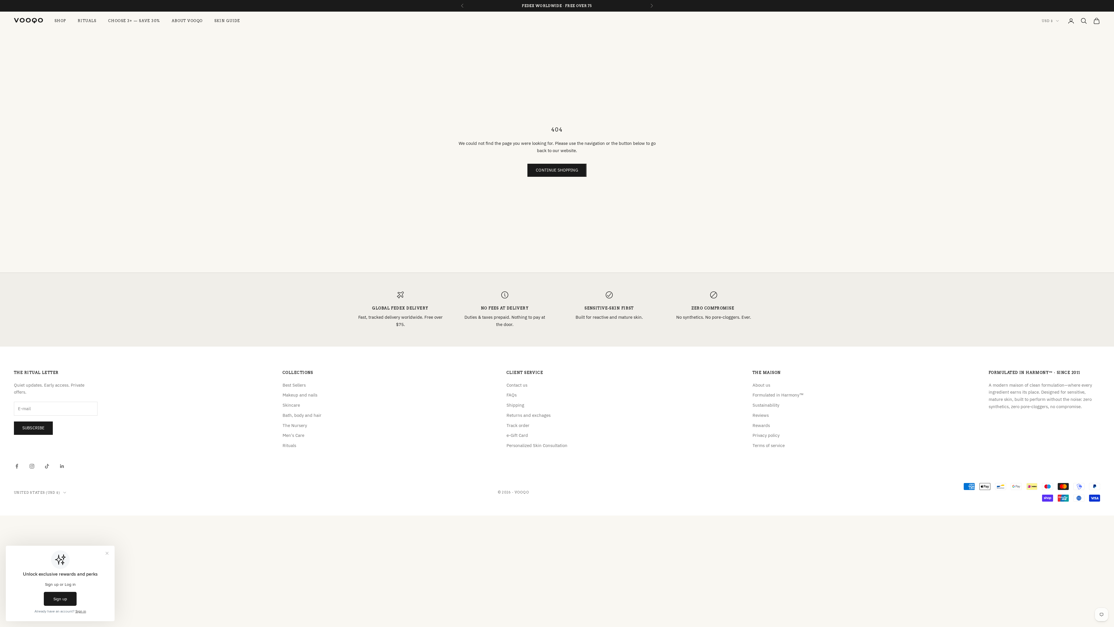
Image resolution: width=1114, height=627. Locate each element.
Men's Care (293, 435)
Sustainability (766, 405)
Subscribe (33, 427)
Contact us (517, 385)
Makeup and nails (300, 395)
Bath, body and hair (302, 415)
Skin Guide (227, 21)
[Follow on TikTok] (47, 466)
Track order (518, 425)
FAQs (512, 395)
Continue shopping (557, 170)
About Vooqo (187, 21)
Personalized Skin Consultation (537, 445)
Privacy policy (766, 435)
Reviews (761, 415)
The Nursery (295, 425)
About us (761, 385)
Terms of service (769, 445)
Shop (60, 21)
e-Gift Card (517, 435)
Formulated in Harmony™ (778, 395)
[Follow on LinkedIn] (62, 466)
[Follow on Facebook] (17, 466)
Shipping (515, 405)
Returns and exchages (529, 415)
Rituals (87, 21)
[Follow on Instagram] (32, 466)
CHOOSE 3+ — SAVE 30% (134, 21)
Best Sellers (294, 385)
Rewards (761, 425)
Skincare (291, 405)
